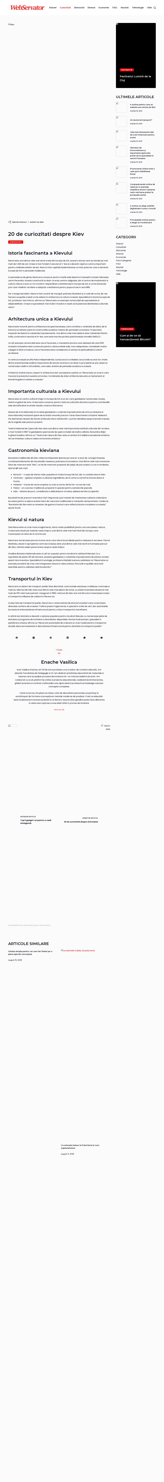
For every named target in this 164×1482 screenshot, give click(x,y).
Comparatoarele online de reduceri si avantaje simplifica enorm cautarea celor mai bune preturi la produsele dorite (142, 189)
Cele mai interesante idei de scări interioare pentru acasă (142, 135)
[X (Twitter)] (33, 637)
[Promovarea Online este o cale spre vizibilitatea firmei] (121, 172)
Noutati (125, 7)
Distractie (79, 7)
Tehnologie (138, 7)
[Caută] (155, 8)
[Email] (101, 637)
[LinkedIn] (67, 637)
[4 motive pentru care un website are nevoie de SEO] (121, 107)
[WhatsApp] (84, 637)
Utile (149, 7)
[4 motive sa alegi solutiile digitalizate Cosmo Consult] (121, 208)
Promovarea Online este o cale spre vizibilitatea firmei (142, 171)
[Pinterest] (50, 637)
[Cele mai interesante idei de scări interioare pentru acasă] (121, 135)
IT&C (114, 7)
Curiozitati (65, 7)
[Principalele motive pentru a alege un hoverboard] (121, 222)
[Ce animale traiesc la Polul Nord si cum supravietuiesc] (85, 1044)
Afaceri (53, 7)
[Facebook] (16, 637)
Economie (104, 7)
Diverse (91, 7)
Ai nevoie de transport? (141, 120)
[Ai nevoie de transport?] (121, 121)
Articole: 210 (59, 710)
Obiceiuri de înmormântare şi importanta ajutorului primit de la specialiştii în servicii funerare (142, 153)
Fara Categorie (123, 260)
